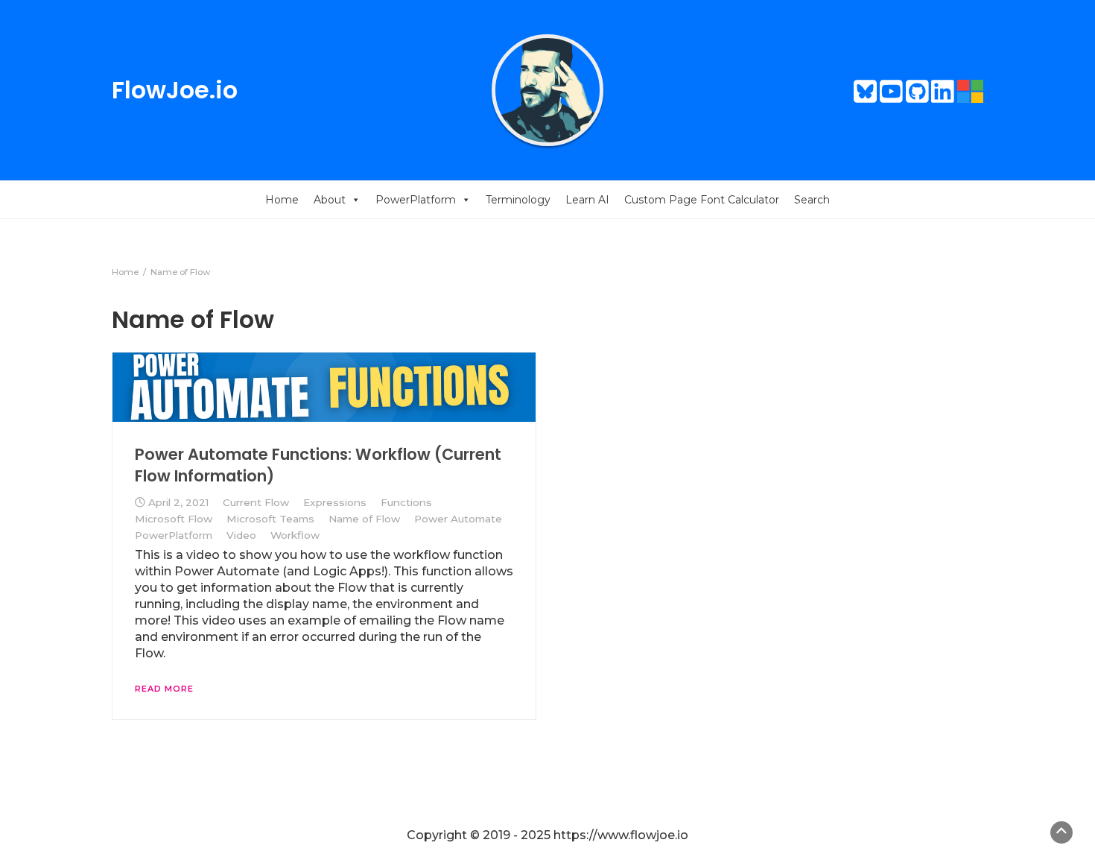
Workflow (295, 535)
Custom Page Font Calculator (701, 199)
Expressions (334, 502)
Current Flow (256, 502)
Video (241, 535)
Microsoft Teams (270, 519)
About (330, 199)
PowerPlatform (415, 199)
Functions (406, 502)
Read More (164, 688)
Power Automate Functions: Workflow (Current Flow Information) (318, 464)
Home (282, 199)
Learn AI (587, 199)
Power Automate (458, 519)
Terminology (518, 199)
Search (812, 199)
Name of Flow (364, 519)
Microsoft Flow (173, 519)
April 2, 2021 (178, 502)
